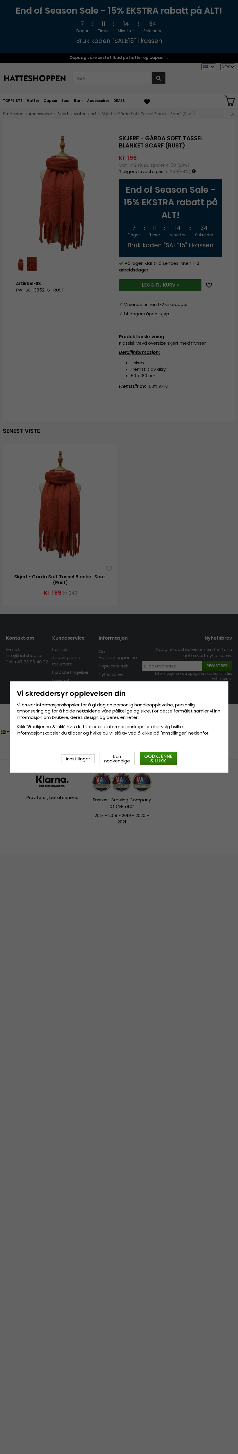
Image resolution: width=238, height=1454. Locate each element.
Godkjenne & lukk (158, 758)
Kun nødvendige (117, 758)
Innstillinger (78, 759)
